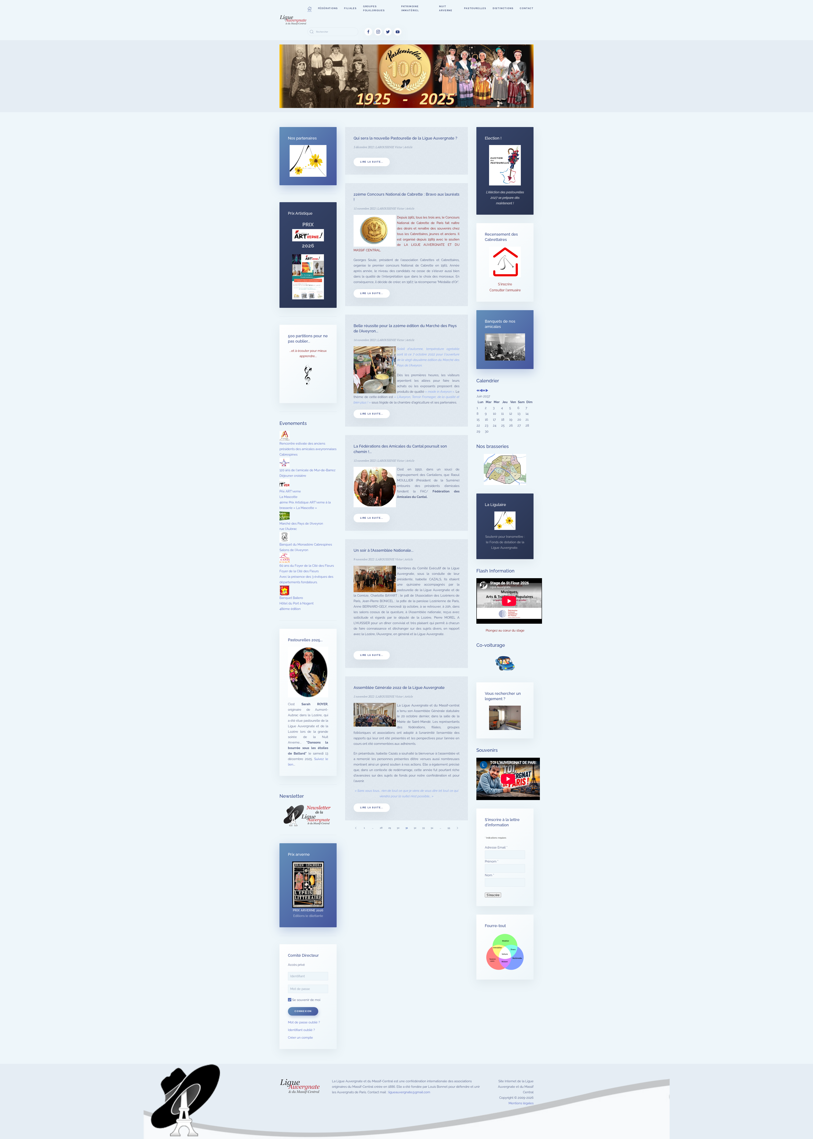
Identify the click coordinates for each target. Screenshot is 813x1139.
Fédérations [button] (328, 8)
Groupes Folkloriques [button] (374, 8)
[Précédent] (356, 828)
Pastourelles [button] (475, 8)
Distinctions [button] (503, 8)
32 (415, 828)
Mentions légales (521, 1103)
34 (432, 828)
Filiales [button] (350, 8)
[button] (309, 8)
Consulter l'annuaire (505, 290)
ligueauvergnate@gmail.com (409, 1092)
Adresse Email (496, 847)
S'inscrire (505, 284)
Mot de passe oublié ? (304, 1022)
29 (389, 828)
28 (381, 828)
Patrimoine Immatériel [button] (410, 8)
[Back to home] (293, 20)
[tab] (375, 102)
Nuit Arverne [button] (445, 8)
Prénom (491, 861)
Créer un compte (300, 1037)
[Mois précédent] (481, 391)
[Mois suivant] (486, 391)
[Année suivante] (483, 391)
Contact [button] (527, 8)
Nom (489, 875)
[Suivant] (457, 828)
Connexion (303, 1011)
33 (423, 828)
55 (449, 828)
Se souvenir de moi (305, 1000)
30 (398, 828)
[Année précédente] (478, 391)
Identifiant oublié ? (301, 1030)
